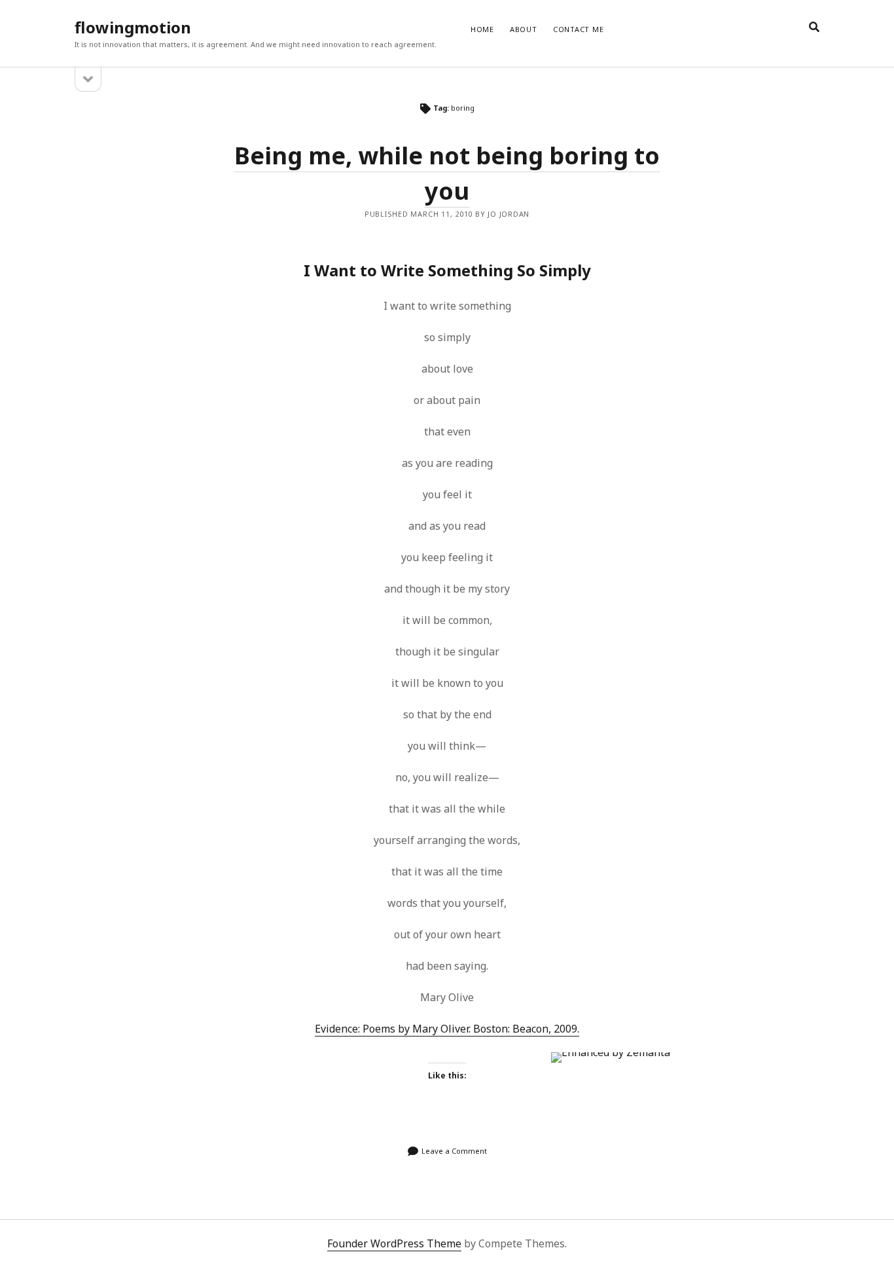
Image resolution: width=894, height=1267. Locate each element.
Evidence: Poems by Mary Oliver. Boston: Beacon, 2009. (447, 1028)
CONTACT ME (578, 29)
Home (482, 29)
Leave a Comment (454, 1151)
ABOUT (523, 29)
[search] (814, 27)
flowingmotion (133, 27)
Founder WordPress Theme (394, 1243)
